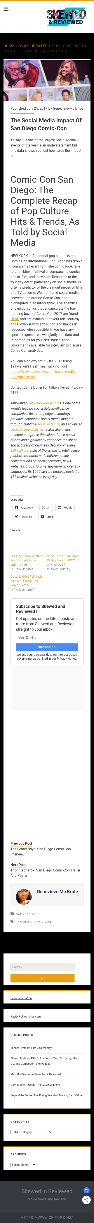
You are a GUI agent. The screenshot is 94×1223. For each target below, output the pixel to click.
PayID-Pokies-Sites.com (25, 1016)
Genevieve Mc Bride (68, 108)
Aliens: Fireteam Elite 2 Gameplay (31, 1048)
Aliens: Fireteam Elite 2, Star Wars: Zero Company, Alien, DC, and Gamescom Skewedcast (44, 1061)
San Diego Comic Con (33, 921)
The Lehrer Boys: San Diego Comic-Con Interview (40, 851)
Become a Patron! (21, 998)
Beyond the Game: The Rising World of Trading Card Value (46, 1095)
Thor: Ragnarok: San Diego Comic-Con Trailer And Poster (45, 873)
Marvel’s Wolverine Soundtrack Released (35, 1074)
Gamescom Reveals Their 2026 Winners (35, 1084)
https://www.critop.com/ (47, 1218)
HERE (14, 319)
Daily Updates (33, 46)
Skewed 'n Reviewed (47, 1191)
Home (8, 46)
